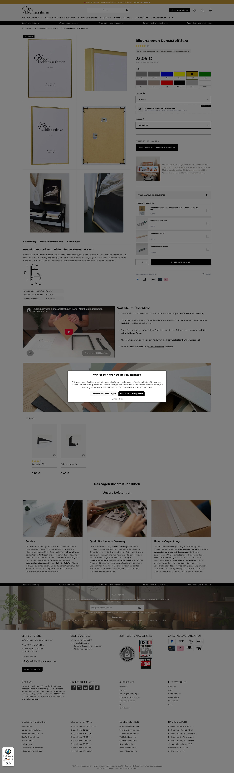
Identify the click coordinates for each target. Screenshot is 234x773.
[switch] (8, 763)
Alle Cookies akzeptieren (131, 394)
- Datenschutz (117, 399)
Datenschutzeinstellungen (104, 394)
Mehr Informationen (142, 387)
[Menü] (12, 748)
